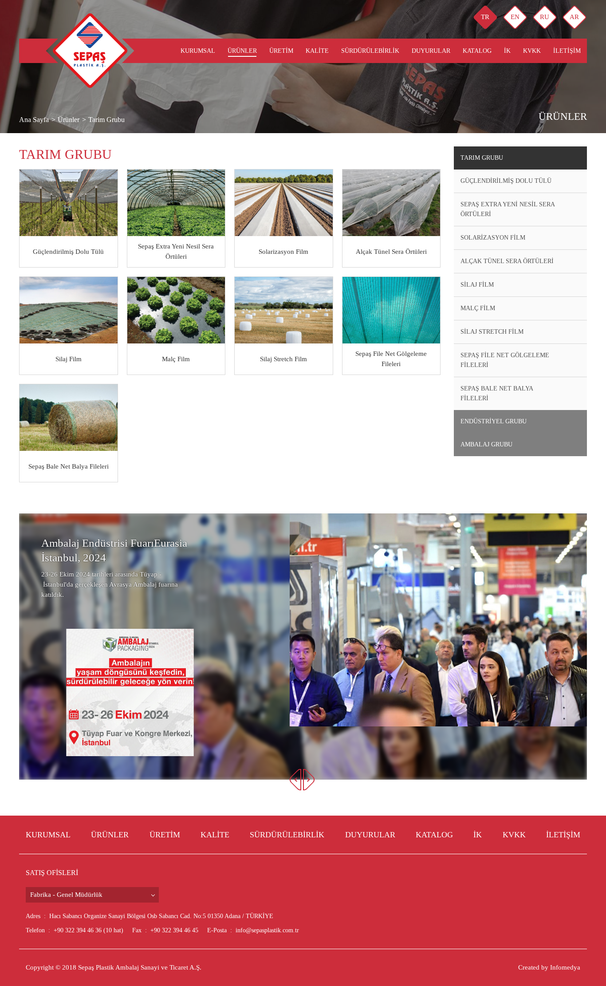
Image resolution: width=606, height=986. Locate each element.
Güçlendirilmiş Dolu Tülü (505, 180)
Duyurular (431, 50)
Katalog (477, 50)
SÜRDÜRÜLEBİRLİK (370, 50)
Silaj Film (477, 284)
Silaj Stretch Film (491, 331)
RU (544, 16)
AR (574, 16)
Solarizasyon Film (492, 237)
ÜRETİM (281, 50)
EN (515, 16)
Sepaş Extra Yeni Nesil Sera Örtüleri (507, 209)
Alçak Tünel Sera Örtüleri (507, 261)
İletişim (567, 50)
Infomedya (565, 967)
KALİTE (317, 50)
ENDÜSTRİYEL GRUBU (493, 421)
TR (485, 16)
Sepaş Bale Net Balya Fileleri (496, 393)
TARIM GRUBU (481, 157)
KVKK (532, 50)
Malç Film (477, 308)
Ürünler (242, 50)
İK (507, 50)
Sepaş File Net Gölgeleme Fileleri (504, 360)
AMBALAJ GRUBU (486, 444)
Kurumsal (198, 50)
